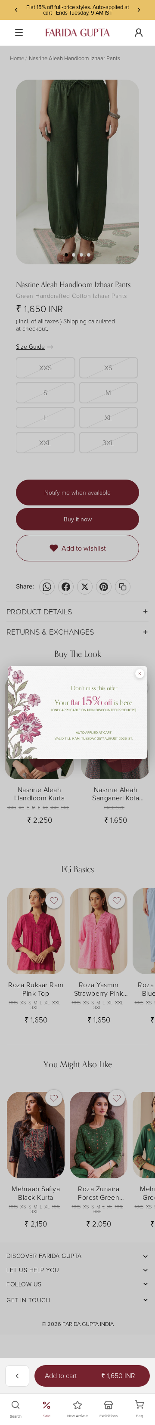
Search (16, 1416)
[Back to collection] (17, 1376)
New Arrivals (77, 1416)
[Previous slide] (16, 9)
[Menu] (19, 33)
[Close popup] (139, 673)
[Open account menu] (138, 32)
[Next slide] (138, 9)
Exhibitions (108, 1416)
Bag (144, 1409)
